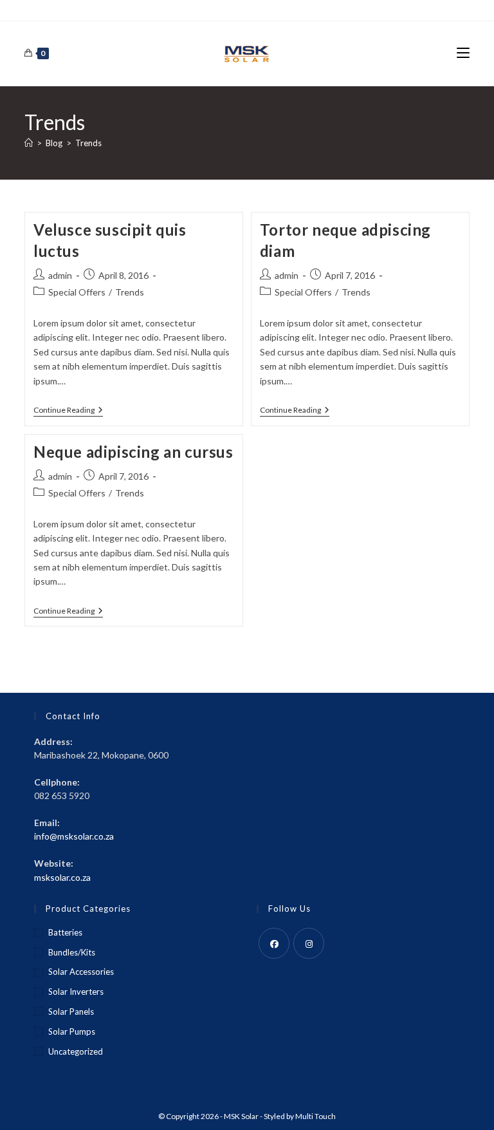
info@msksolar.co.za (74, 836)
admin (60, 275)
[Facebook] (274, 943)
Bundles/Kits (71, 952)
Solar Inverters (76, 991)
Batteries (65, 932)
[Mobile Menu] (463, 53)
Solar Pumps (71, 1031)
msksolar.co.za (62, 877)
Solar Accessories (81, 971)
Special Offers (76, 292)
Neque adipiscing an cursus (133, 451)
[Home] (28, 143)
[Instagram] (308, 943)
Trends (88, 143)
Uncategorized (75, 1051)
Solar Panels (71, 1011)
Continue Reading (68, 411)
